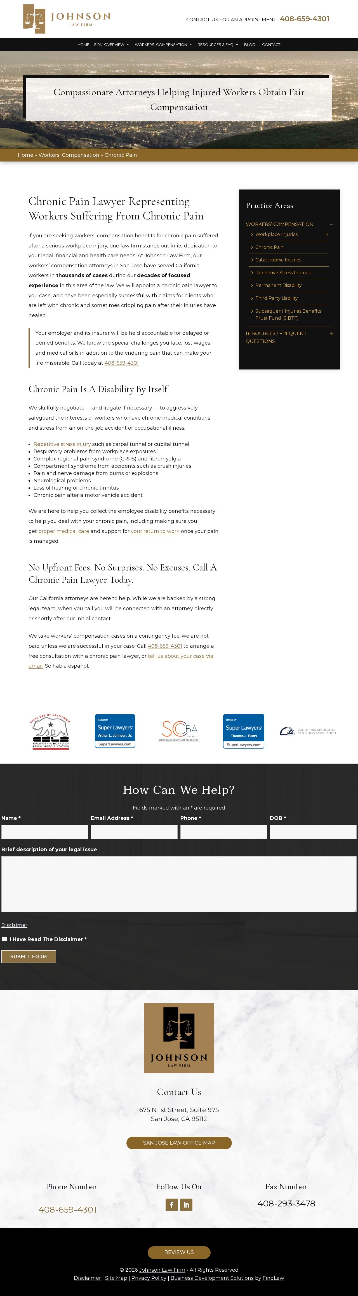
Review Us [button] (179, 1252)
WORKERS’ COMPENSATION (280, 224)
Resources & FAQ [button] (216, 45)
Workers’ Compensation (161, 45)
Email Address (112, 818)
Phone (190, 818)
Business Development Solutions (212, 1278)
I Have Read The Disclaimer (48, 939)
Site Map (116, 1278)
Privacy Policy (148, 1278)
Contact (271, 45)
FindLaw (273, 1278)
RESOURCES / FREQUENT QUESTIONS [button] (276, 337)
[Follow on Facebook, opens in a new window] (172, 1205)
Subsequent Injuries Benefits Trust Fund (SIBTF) (288, 314)
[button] (331, 334)
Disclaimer (14, 925)
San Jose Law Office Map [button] (179, 1143)
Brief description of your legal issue (49, 849)
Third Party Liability (276, 298)
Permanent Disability (278, 285)
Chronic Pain (269, 247)
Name (11, 818)
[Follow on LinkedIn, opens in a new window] (186, 1205)
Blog (249, 45)
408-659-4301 (304, 18)
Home (83, 45)
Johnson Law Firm (162, 1270)
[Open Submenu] (331, 224)
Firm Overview (109, 45)
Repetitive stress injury (62, 444)
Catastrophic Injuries (278, 260)
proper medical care (63, 531)
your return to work (155, 531)
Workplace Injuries (276, 234)
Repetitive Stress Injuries (282, 272)
